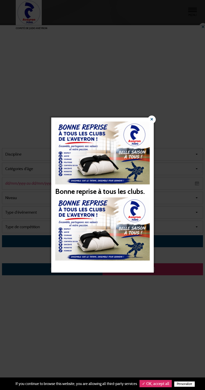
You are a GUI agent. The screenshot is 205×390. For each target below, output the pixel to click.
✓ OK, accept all (155, 384)
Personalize (184, 384)
